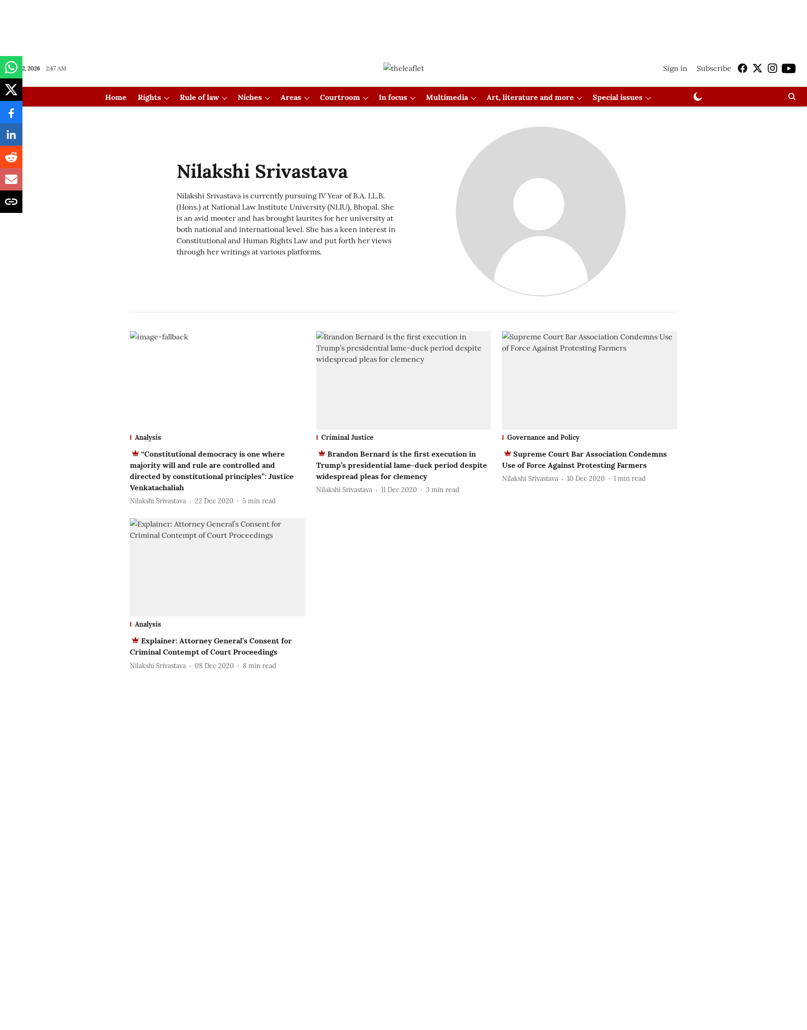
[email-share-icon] (11, 184)
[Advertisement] (403, 25)
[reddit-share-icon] (11, 161)
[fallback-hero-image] (217, 380)
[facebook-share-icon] (11, 116)
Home (116, 97)
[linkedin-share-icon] (11, 139)
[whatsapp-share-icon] (11, 72)
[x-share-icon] (11, 94)
